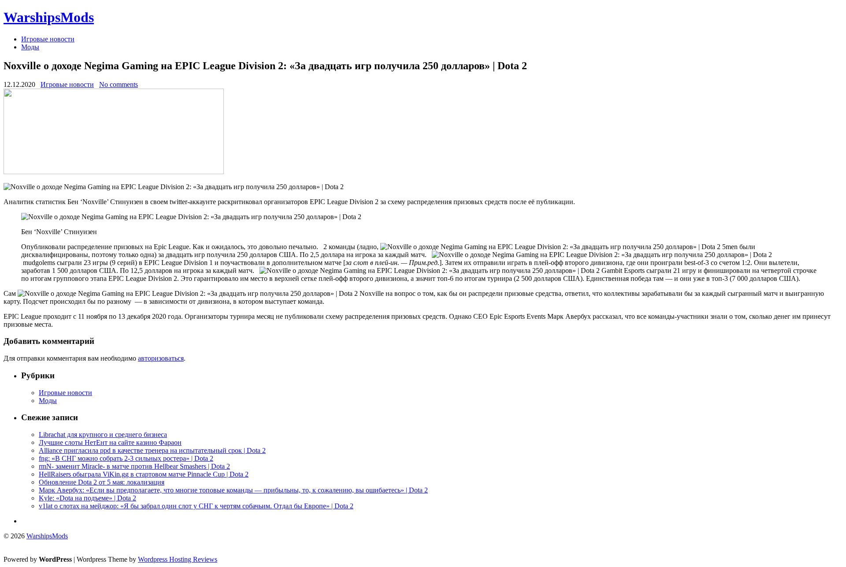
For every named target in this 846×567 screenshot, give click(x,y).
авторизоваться (161, 358)
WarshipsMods (49, 17)
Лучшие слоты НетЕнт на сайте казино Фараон (110, 442)
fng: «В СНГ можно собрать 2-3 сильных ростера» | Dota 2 (126, 458)
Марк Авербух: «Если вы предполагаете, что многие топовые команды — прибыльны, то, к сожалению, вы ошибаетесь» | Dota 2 (233, 490)
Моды (30, 47)
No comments (118, 84)
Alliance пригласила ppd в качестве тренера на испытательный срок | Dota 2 (152, 450)
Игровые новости (47, 39)
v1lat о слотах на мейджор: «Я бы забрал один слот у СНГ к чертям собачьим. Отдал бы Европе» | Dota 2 (196, 506)
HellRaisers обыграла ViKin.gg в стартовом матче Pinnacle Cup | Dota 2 (144, 474)
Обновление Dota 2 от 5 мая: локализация (101, 482)
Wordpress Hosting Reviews (177, 559)
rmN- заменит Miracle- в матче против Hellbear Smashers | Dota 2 (134, 466)
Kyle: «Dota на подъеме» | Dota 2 (87, 498)
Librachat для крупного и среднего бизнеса (103, 434)
